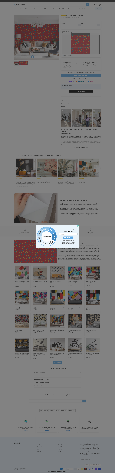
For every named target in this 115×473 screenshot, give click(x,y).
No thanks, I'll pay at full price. (68, 240)
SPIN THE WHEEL (68, 237)
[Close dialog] (78, 226)
